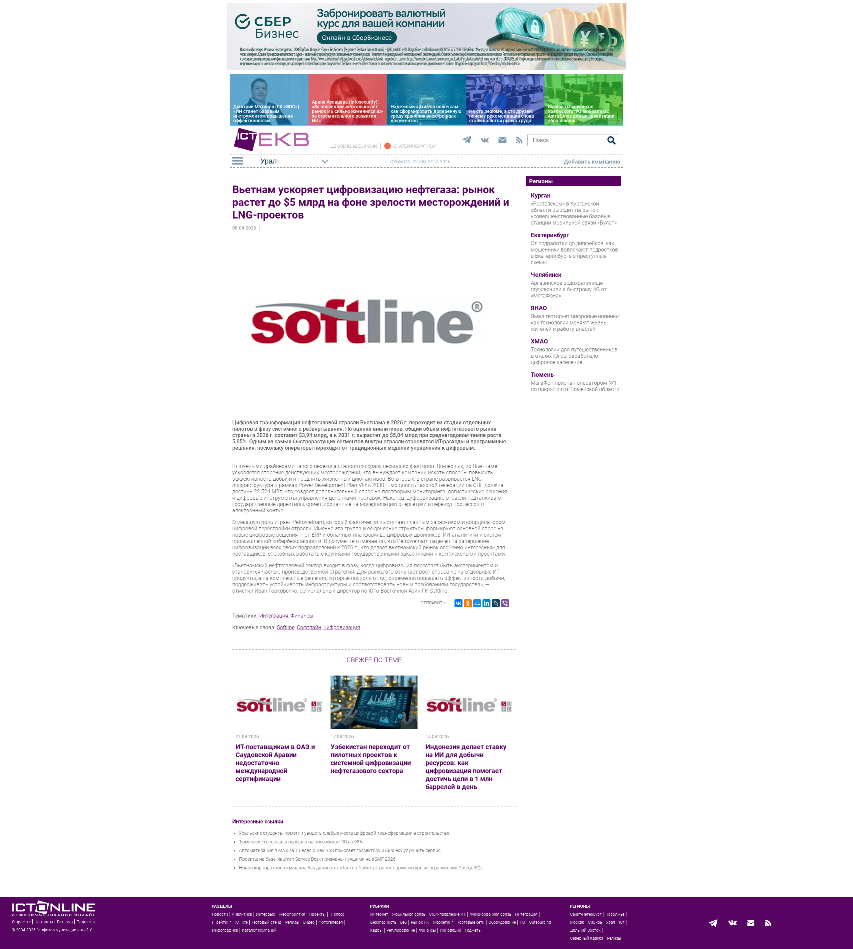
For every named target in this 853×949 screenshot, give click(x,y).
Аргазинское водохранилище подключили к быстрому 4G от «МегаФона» (569, 289)
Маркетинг (443, 922)
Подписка (86, 922)
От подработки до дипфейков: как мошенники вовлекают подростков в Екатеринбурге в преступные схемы (574, 252)
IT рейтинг (221, 922)
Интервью (265, 914)
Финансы (302, 616)
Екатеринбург (550, 235)
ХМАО (539, 341)
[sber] (426, 68)
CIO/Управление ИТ (447, 914)
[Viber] (505, 603)
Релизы (292, 922)
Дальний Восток (585, 930)
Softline (286, 627)
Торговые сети (470, 922)
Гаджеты (473, 930)
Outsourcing (540, 922)
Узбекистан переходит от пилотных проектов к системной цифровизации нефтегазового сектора (371, 759)
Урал (610, 922)
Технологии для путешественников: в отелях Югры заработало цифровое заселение (574, 355)
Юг (621, 922)
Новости (220, 914)
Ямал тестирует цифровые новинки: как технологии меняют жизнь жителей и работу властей (575, 322)
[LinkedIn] (486, 603)
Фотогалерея (331, 922)
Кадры (376, 930)
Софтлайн (309, 627)
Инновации (450, 930)
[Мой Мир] (477, 603)
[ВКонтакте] (458, 603)
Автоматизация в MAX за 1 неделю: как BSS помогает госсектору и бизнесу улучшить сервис (339, 850)
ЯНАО (539, 308)
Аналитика (242, 914)
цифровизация (342, 627)
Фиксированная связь (490, 914)
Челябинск (546, 274)
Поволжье (614, 914)
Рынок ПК (420, 922)
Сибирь (595, 922)
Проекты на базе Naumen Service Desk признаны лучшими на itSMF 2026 (317, 859)
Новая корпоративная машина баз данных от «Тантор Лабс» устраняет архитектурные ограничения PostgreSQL (361, 867)
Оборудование (502, 922)
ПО (522, 922)
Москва (577, 922)
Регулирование (401, 930)
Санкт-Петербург (585, 914)
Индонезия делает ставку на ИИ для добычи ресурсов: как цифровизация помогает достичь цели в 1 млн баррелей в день (466, 767)
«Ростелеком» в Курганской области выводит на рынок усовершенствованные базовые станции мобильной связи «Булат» (574, 213)
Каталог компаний (259, 930)
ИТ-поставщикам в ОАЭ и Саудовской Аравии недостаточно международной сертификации (275, 763)
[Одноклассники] (468, 603)
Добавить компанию (592, 161)
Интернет (379, 914)
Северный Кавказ (586, 938)
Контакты (44, 922)
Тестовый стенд (266, 922)
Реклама (65, 922)
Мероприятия (292, 914)
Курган (540, 195)
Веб (403, 922)
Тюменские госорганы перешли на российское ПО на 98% (301, 841)
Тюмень (542, 374)
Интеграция (273, 616)
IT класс (337, 914)
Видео (309, 922)
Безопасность (383, 922)
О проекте (21, 922)
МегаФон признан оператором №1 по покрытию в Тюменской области (575, 386)
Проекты (317, 914)
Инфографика (225, 930)
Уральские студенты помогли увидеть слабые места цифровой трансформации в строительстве (344, 833)
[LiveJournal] (496, 603)
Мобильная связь (408, 914)
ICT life (241, 922)
